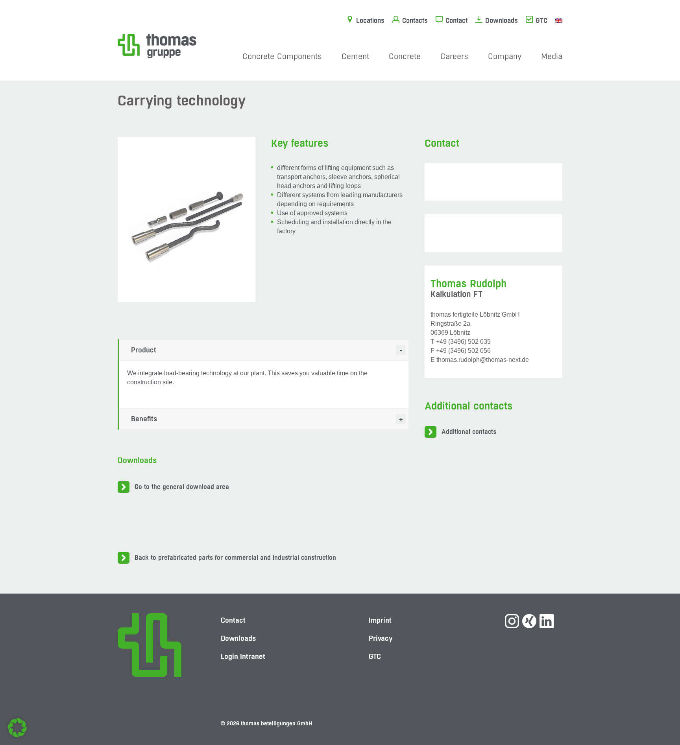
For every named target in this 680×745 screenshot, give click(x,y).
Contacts (415, 20)
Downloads (501, 20)
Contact (456, 20)
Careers (454, 56)
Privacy (381, 638)
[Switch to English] (558, 20)
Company (504, 56)
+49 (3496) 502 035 (463, 341)
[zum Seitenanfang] (658, 711)
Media (551, 56)
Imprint (380, 620)
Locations (370, 20)
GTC (541, 20)
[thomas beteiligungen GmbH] (157, 45)
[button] (17, 727)
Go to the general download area (182, 487)
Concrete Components (282, 56)
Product (143, 350)
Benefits (144, 419)
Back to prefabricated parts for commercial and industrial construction (235, 557)
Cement (355, 56)
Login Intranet (243, 656)
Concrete (405, 56)
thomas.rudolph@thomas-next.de (482, 359)
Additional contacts (469, 431)
